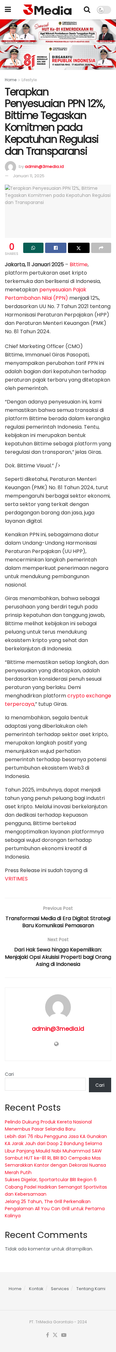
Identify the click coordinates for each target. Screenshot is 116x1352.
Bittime (79, 264)
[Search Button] (87, 9)
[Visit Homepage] (47, 10)
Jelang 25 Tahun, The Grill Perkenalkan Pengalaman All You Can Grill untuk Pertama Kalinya (55, 1208)
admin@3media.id (44, 166)
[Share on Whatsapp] (33, 248)
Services (60, 1289)
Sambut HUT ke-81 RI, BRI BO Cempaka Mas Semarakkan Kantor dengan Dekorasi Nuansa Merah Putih (55, 1165)
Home (10, 80)
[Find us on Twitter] (55, 1335)
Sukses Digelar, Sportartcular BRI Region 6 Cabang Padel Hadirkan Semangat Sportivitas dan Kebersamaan (56, 1186)
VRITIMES (16, 878)
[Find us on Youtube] (63, 1335)
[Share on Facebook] (56, 248)
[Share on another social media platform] (101, 248)
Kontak (36, 1289)
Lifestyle (29, 80)
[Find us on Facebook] (47, 1335)
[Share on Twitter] (79, 248)
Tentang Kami (90, 1289)
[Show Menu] (8, 9)
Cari (9, 1074)
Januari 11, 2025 (28, 176)
